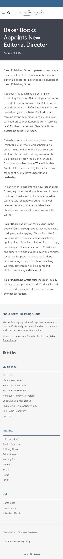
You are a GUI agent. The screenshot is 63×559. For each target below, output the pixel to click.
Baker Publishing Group (20, 541)
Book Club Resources (14, 411)
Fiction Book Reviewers (15, 390)
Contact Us (9, 502)
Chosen (7, 464)
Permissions (9, 508)
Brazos (6, 469)
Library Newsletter (12, 380)
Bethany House (11, 449)
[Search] (10, 12)
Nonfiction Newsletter (14, 385)
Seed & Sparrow (11, 444)
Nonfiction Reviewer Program (19, 395)
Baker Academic (11, 439)
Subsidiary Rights (12, 513)
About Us (8, 375)
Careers (7, 416)
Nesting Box (9, 459)
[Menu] (3, 12)
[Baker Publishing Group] (31, 12)
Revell (6, 479)
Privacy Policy (9, 532)
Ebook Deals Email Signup (17, 400)
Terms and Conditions (27, 532)
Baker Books (9, 454)
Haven (6, 474)
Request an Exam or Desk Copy (20, 406)
